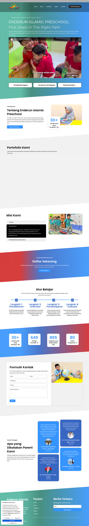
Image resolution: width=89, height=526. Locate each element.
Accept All (12, 520)
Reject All (17, 518)
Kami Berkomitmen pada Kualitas (17, 239)
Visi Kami (11, 222)
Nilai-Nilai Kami (12, 226)
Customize (7, 518)
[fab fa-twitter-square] (74, 519)
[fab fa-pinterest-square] (80, 519)
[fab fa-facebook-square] (71, 519)
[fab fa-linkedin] (77, 519)
